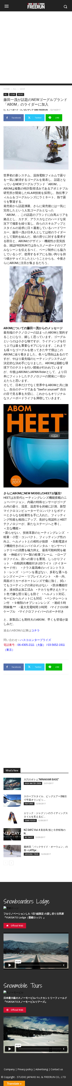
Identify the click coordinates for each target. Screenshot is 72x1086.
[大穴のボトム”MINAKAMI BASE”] (12, 784)
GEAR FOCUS (30, 820)
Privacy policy (25, 1069)
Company (9, 1069)
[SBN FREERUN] (35, 6)
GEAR (22, 88)
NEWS (20, 94)
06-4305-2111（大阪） (31, 644)
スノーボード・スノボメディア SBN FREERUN (27, 109)
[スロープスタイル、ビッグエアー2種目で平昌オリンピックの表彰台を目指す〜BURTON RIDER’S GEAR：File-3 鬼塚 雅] (12, 801)
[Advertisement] (36, 47)
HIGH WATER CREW (33, 783)
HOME (6, 88)
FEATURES (29, 803)
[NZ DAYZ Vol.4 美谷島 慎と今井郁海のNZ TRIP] (12, 834)
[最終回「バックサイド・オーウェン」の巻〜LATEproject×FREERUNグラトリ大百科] (12, 851)
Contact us (57, 1069)
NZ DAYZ (29, 837)
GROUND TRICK (31, 854)
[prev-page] (5, 863)
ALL (14, 88)
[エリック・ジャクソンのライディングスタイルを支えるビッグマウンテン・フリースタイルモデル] (12, 817)
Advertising (41, 1069)
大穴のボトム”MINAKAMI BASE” (41, 779)
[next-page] (11, 863)
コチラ (35, 630)
